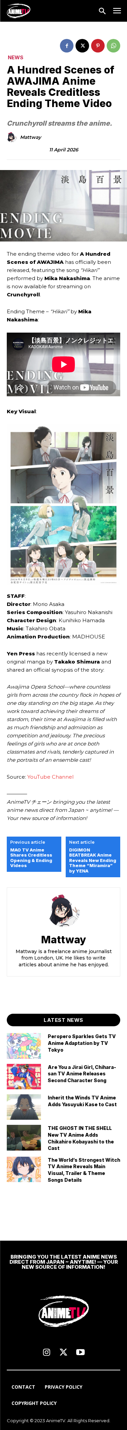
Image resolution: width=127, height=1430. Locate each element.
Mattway (30, 137)
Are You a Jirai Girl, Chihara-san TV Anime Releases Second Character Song (82, 1073)
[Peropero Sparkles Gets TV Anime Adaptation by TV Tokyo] (24, 1045)
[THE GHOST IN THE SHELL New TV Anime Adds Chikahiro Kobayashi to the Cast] (24, 1137)
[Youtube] (80, 1352)
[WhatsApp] (113, 45)
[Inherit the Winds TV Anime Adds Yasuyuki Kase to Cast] (24, 1107)
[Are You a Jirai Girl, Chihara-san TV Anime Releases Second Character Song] (24, 1076)
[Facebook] (66, 45)
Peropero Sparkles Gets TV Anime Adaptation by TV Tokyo (82, 1042)
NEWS (15, 57)
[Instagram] (46, 1352)
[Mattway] (13, 137)
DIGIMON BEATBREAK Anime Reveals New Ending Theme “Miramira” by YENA (92, 860)
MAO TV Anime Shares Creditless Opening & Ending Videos (31, 857)
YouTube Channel (50, 777)
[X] (82, 45)
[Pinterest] (98, 45)
